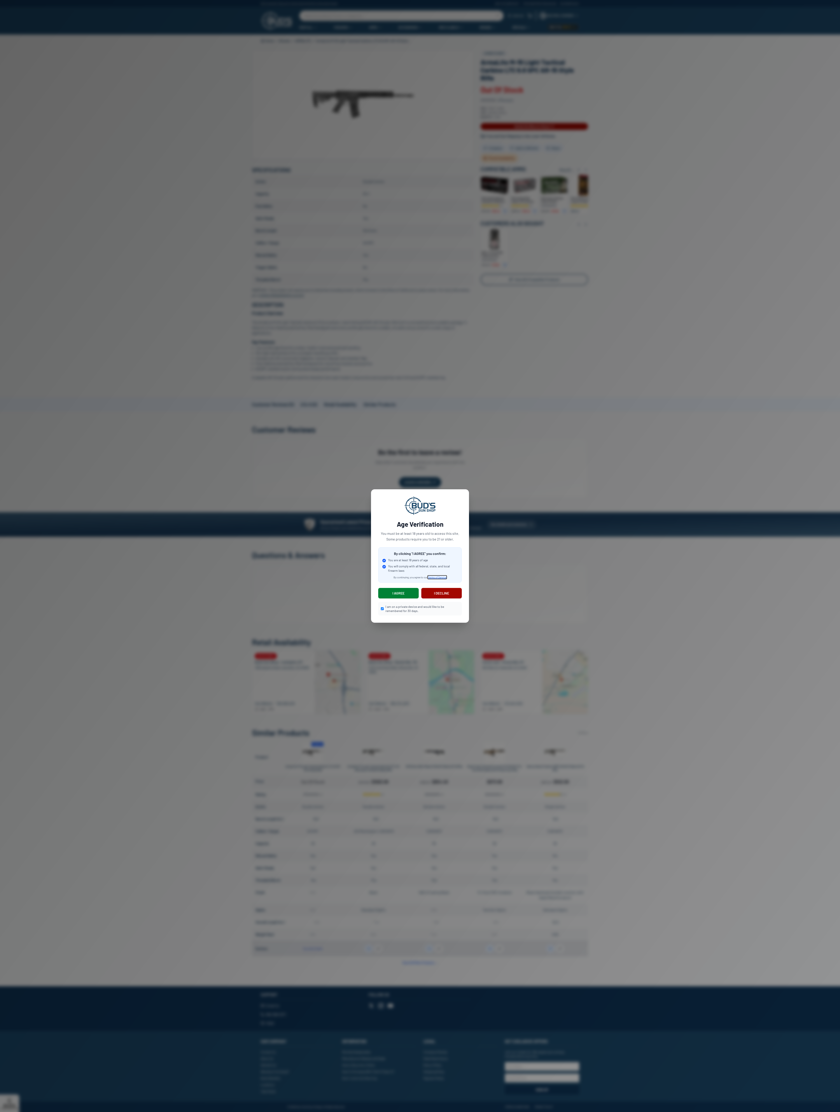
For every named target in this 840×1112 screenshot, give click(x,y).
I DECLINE (441, 593)
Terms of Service (437, 577)
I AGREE (398, 593)
